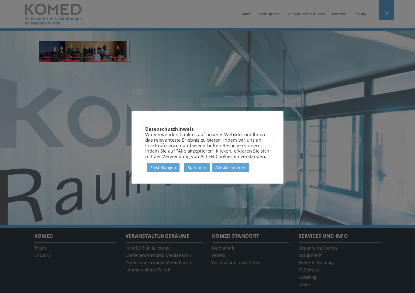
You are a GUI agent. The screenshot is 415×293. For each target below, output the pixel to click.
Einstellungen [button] (163, 167)
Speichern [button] (197, 167)
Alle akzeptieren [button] (230, 167)
